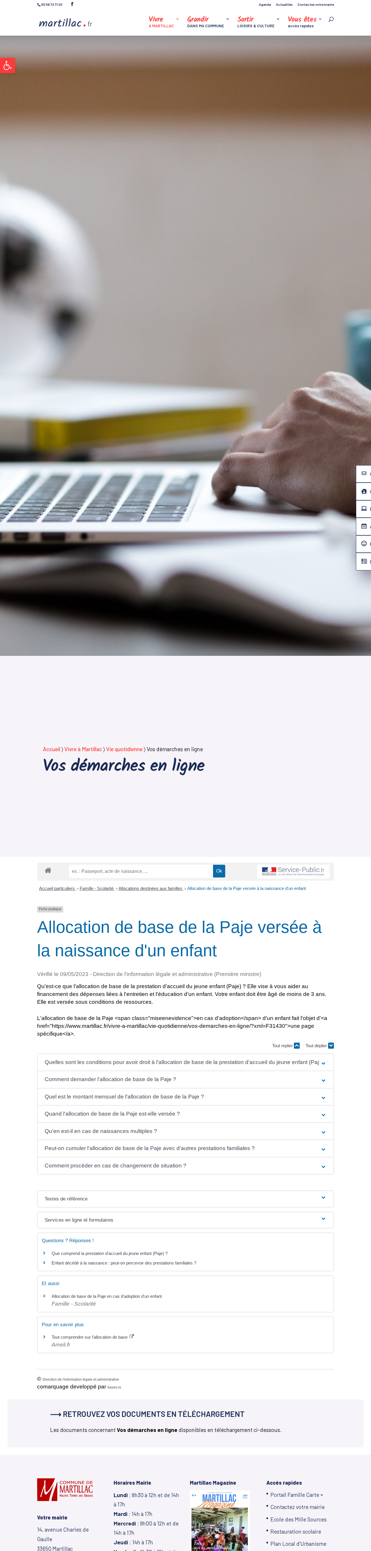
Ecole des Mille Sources (298, 1519)
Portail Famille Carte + (296, 1494)
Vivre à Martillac (83, 749)
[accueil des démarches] (47, 870)
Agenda (265, 4)
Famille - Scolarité (97, 888)
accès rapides (302, 22)
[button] (7, 65)
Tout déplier (316, 1045)
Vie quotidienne (124, 749)
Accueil (51, 749)
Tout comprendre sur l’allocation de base (90, 1337)
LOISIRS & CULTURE (255, 22)
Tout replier (283, 1045)
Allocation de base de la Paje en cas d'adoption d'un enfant (107, 1296)
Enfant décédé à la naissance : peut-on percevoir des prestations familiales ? (124, 1262)
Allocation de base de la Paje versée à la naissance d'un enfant (246, 888)
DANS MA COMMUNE (205, 22)
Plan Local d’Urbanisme (298, 1543)
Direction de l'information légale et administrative (81, 1379)
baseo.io (114, 1387)
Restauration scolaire (295, 1531)
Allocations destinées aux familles (151, 888)
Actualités (284, 4)
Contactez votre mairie (316, 4)
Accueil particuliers (57, 888)
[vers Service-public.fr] (293, 872)
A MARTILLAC (161, 22)
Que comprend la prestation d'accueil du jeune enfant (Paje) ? (110, 1253)
